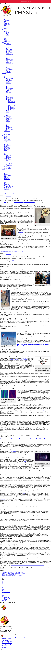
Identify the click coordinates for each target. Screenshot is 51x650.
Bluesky (4, 647)
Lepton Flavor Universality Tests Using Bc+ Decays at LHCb (12, 575)
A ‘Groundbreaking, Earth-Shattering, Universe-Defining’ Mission (12, 572)
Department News (8, 196)
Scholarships (5, 640)
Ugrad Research (6, 638)
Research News (8, 348)
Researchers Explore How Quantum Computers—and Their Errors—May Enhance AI (22, 438)
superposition (3, 499)
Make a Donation (5, 595)
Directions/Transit (7, 643)
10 (2, 588)
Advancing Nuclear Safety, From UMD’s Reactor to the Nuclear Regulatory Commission (23, 193)
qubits (24, 493)
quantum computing (13, 451)
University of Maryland (25, 1)
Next (3, 589)
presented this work (22, 232)
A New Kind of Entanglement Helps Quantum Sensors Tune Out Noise (13, 573)
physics (5, 202)
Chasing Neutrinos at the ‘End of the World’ (11, 251)
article (3, 464)
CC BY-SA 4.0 (26, 489)
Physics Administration (6, 592)
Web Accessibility (7, 644)
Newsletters (6, 599)
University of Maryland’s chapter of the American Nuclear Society (24, 202)
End (3, 590)
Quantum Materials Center (14, 359)
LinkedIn (4, 645)
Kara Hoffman (31, 301)
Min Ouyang (25, 358)
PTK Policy (4, 600)
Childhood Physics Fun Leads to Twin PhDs (9, 574)
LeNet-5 (25, 461)
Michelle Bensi (22, 226)
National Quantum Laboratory (21, 471)
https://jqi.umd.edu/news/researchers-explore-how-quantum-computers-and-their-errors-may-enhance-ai (27, 565)
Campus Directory (20, 637)
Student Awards (4, 594)
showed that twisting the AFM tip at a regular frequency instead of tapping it (12, 386)
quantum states (25, 497)
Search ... (1, 3)
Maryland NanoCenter (24, 359)
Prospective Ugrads (7, 641)
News (3, 596)
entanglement (11, 558)
